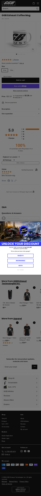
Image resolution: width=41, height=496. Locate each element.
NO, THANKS (20, 270)
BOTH (20, 265)
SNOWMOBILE (20, 261)
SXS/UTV (21, 256)
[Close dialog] (38, 223)
